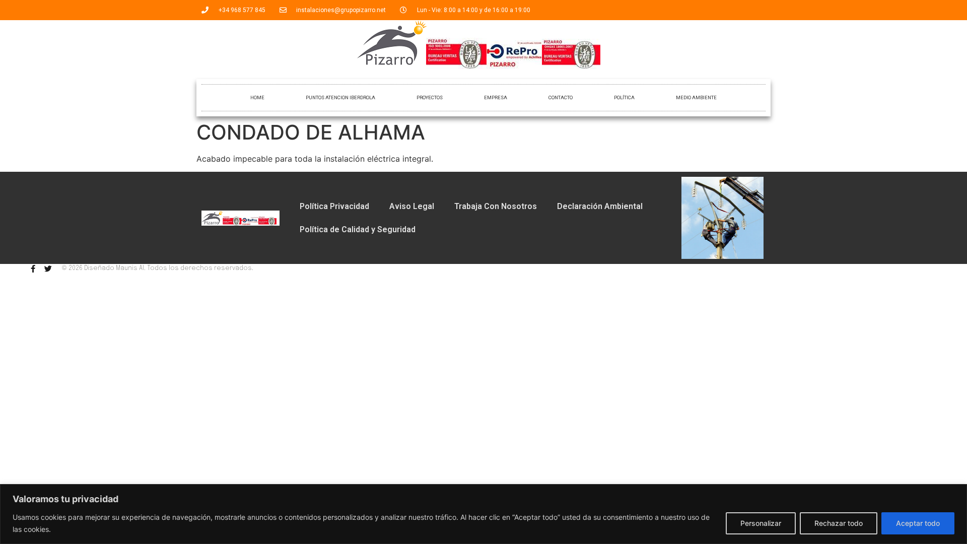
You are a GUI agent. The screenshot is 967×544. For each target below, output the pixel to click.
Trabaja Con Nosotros (495, 206)
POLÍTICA (624, 97)
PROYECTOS (430, 97)
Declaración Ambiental (600, 206)
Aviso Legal (411, 206)
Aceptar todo (918, 523)
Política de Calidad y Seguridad (358, 229)
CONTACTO (560, 97)
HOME (257, 97)
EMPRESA (495, 97)
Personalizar (760, 523)
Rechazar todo (838, 523)
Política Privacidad (334, 206)
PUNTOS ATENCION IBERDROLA (340, 97)
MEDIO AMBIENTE (696, 97)
